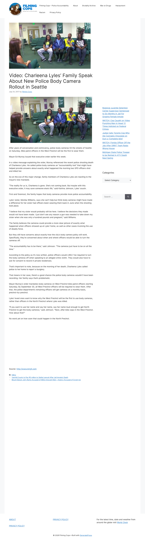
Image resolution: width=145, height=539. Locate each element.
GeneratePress (86, 535)
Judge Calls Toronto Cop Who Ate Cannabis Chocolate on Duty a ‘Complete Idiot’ (115, 136)
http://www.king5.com (27, 369)
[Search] (128, 197)
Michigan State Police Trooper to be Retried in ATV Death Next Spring (116, 155)
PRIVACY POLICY (17, 526)
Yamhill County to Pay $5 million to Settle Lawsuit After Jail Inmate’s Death (40, 377)
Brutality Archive (89, 6)
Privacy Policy (55, 12)
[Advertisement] (116, 61)
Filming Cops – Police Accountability (54, 6)
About (75, 6)
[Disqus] (51, 415)
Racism (42, 12)
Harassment (120, 6)
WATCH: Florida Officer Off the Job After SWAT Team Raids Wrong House (116, 145)
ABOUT (12, 519)
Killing (14, 375)
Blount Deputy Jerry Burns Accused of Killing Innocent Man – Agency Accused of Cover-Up (46, 380)
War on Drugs (105, 6)
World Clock (122, 522)
